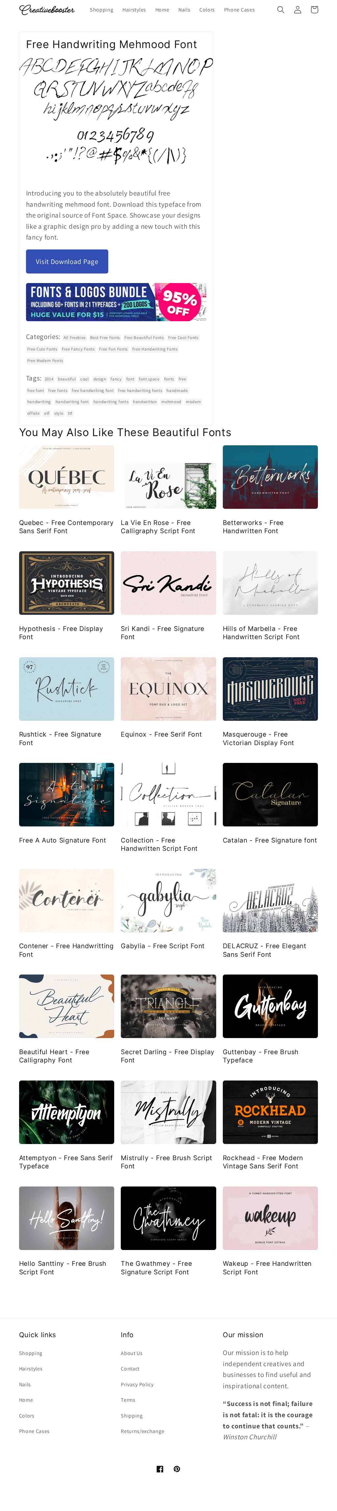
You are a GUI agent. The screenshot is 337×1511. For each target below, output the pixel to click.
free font (35, 390)
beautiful (67, 379)
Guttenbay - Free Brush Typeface (261, 1056)
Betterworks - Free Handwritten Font (253, 527)
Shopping (31, 1353)
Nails (25, 1384)
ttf (70, 413)
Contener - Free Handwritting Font (66, 950)
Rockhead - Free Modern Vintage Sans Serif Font (263, 1162)
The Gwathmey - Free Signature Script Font (156, 1268)
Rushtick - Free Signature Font (60, 738)
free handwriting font (93, 390)
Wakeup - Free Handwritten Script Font (267, 1268)
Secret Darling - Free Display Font (168, 1056)
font (130, 379)
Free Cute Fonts (42, 349)
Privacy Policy (137, 1384)
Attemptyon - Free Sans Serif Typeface (66, 1162)
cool (84, 379)
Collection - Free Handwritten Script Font (159, 844)
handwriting (39, 401)
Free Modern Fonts (45, 360)
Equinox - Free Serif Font (161, 734)
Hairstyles (31, 1368)
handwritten (145, 401)
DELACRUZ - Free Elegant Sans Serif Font (264, 950)
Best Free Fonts (105, 337)
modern (193, 401)
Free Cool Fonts (183, 337)
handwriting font (72, 401)
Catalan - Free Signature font (270, 840)
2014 (49, 379)
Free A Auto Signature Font (62, 840)
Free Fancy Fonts (78, 349)
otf (47, 413)
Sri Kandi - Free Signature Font (162, 633)
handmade (177, 390)
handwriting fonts (111, 401)
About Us (132, 1353)
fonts (169, 379)
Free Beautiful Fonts (144, 337)
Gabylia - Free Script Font (163, 946)
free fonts (57, 390)
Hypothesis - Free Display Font (61, 633)
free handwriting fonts (140, 390)
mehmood (171, 401)
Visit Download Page (67, 261)
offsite (33, 413)
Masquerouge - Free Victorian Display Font (258, 738)
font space (149, 379)
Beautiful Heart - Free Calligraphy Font (54, 1056)
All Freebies (75, 337)
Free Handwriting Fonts (155, 349)
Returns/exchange (142, 1431)
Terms (128, 1399)
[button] (281, 9)
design (99, 379)
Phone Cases (34, 1431)
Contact (130, 1368)
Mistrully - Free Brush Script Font (166, 1162)
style (58, 413)
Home (26, 1399)
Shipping (132, 1415)
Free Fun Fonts (113, 349)
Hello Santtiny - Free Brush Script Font (63, 1268)
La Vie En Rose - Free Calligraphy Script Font (158, 527)
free (182, 379)
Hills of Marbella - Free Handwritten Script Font (261, 633)
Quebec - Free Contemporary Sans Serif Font (66, 527)
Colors (27, 1415)
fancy (116, 379)
